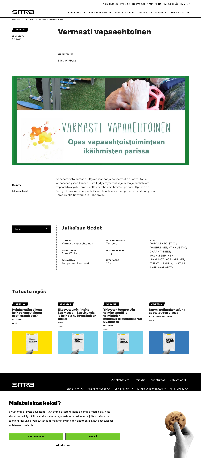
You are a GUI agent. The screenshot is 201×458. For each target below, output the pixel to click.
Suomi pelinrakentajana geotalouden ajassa (167, 311)
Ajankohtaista (110, 4)
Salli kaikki (36, 436)
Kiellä (93, 436)
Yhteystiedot (154, 4)
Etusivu (16, 19)
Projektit (125, 4)
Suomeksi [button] (168, 4)
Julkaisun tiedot (20, 191)
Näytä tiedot (64, 445)
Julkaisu (29, 19)
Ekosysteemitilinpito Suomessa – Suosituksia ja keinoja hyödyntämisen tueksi (77, 314)
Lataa (18, 229)
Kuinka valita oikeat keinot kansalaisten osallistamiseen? (27, 312)
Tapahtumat (138, 4)
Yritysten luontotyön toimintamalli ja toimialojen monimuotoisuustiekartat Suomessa (123, 316)
